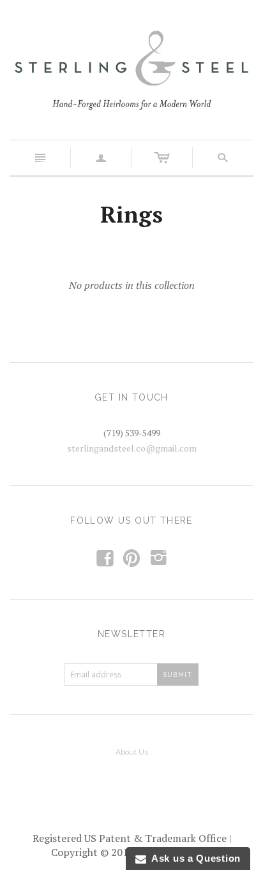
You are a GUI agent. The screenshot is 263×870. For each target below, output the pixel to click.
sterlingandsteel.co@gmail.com (132, 448)
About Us (132, 752)
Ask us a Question (193, 858)
